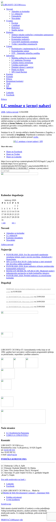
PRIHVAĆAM (7, 520)
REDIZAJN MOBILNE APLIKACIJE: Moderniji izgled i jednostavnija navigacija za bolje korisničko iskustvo (30, 272)
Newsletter (10, 240)
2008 (3, 112)
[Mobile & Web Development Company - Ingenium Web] (25, 493)
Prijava (4, 99)
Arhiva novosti (12, 112)
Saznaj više (18, 520)
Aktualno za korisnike (15, 233)
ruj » (14, 223)
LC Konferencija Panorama (17, 433)
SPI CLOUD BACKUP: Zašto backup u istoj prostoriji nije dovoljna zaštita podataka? (29, 262)
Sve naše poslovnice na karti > (13, 479)
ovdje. (36, 137)
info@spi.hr (12, 455)
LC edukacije (11, 235)
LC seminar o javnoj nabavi (26, 105)
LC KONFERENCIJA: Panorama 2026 (20, 296)
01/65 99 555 (9, 450)
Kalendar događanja (14, 238)
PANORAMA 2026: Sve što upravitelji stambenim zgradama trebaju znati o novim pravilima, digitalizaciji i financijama (29, 257)
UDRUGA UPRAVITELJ (17, 435)
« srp (3, 223)
